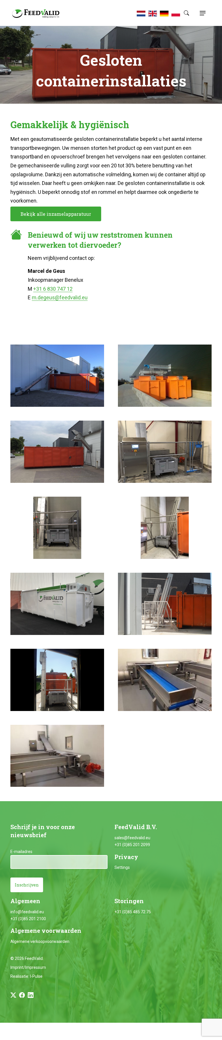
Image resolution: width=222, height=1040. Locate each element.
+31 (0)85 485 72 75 (132, 911)
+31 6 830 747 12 (53, 289)
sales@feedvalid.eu (132, 837)
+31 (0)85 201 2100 (28, 918)
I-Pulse (36, 976)
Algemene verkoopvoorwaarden (39, 941)
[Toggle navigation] (201, 13)
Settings (122, 867)
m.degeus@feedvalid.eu (60, 297)
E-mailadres (21, 851)
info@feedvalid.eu (27, 911)
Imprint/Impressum (28, 967)
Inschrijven (27, 885)
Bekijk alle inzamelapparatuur (56, 214)
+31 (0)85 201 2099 (132, 844)
